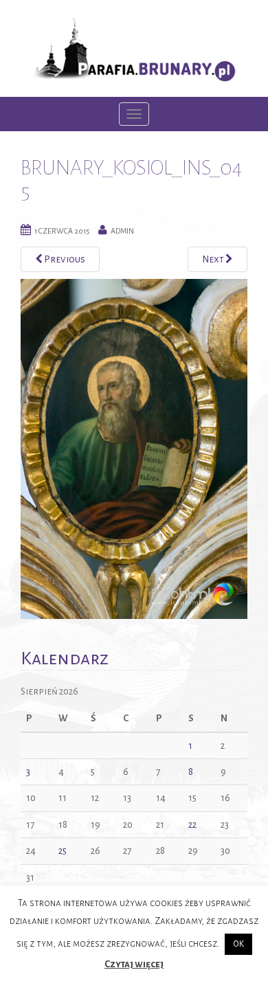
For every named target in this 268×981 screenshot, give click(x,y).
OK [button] (238, 944)
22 (192, 825)
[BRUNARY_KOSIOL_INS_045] (134, 447)
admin (122, 231)
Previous (64, 259)
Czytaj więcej (134, 964)
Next (213, 259)
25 (62, 851)
